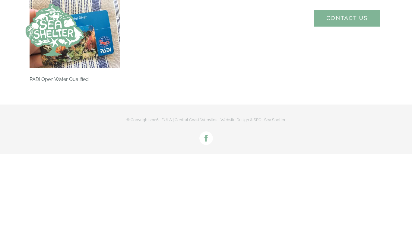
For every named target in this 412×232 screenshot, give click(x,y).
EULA (166, 120)
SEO (257, 120)
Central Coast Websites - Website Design (212, 120)
